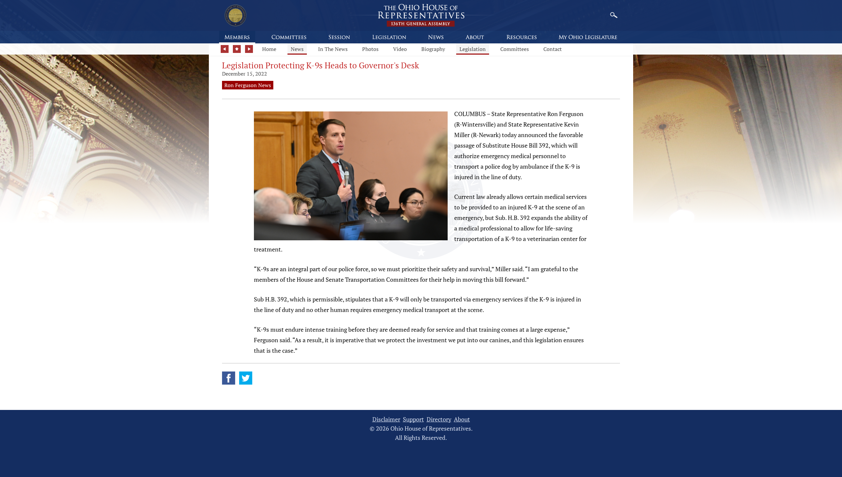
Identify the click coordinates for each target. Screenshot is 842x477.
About (462, 419)
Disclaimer (386, 419)
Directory (439, 419)
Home (269, 49)
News (297, 49)
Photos (370, 49)
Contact (552, 49)
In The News (333, 49)
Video (400, 49)
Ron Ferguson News (247, 85)
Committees (514, 49)
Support (413, 419)
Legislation (472, 49)
